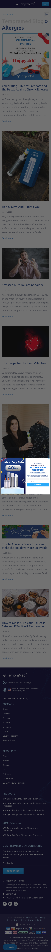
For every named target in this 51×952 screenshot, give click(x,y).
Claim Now (37, 484)
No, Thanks (38, 487)
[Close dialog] (49, 458)
